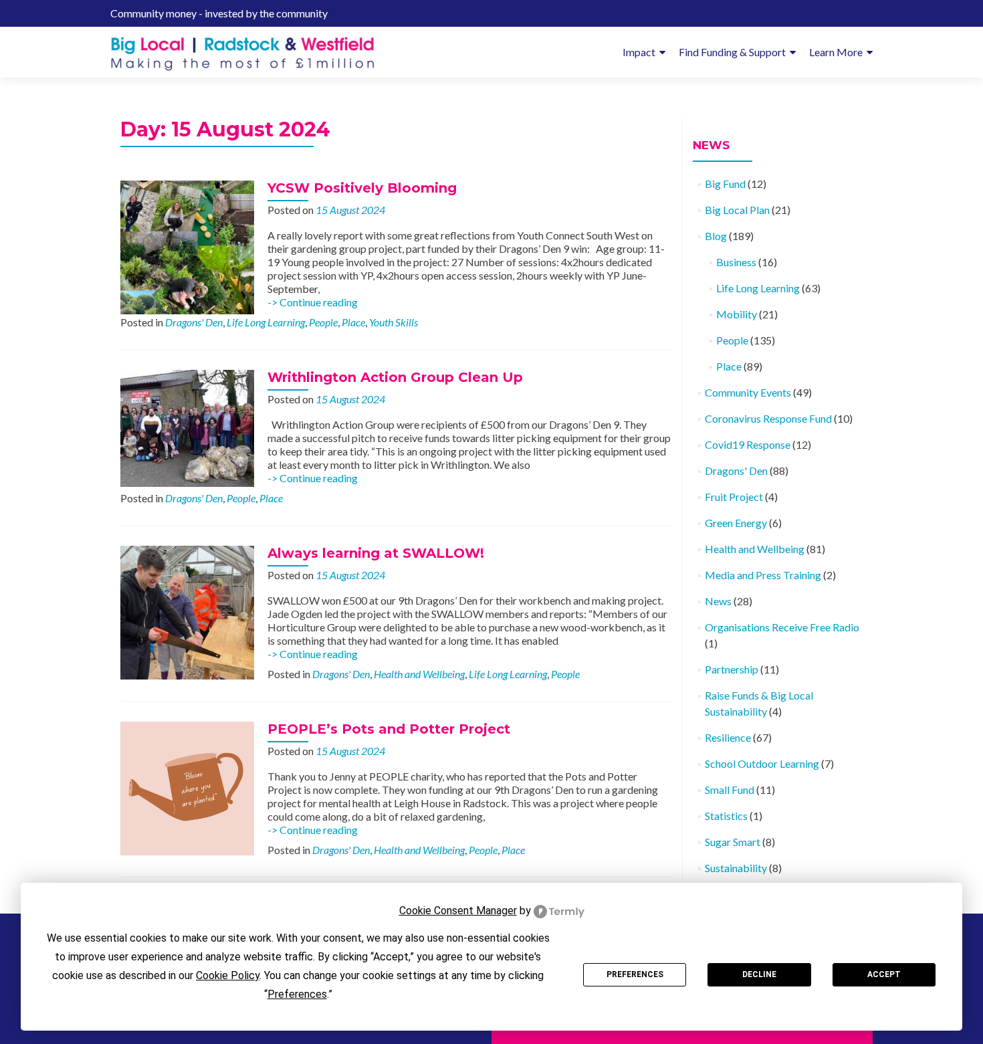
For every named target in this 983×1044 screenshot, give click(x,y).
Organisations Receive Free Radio (782, 627)
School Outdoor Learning (762, 763)
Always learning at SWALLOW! (375, 553)
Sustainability (736, 867)
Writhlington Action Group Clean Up (395, 377)
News (718, 601)
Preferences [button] (297, 994)
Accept (884, 974)
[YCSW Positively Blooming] (187, 245)
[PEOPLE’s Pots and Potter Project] (187, 786)
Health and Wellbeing (419, 673)
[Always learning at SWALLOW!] (187, 611)
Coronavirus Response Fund (768, 418)
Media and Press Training (763, 574)
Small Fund (729, 789)
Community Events (748, 392)
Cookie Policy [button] (227, 975)
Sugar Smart (732, 841)
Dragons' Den (194, 322)
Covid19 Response (747, 444)
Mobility (736, 314)
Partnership (731, 669)
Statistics (726, 815)
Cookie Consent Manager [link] (458, 910)
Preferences (635, 974)
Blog (716, 235)
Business (736, 261)
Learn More (836, 51)
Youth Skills (393, 322)
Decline (759, 974)
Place (353, 322)
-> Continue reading (312, 302)
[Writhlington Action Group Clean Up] (187, 427)
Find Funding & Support (732, 51)
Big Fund (725, 183)
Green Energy (736, 522)
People (323, 322)
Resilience (728, 737)
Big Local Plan (737, 209)
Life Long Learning (266, 322)
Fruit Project (734, 496)
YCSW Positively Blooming (362, 188)
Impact (639, 51)
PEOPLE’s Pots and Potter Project (388, 729)
